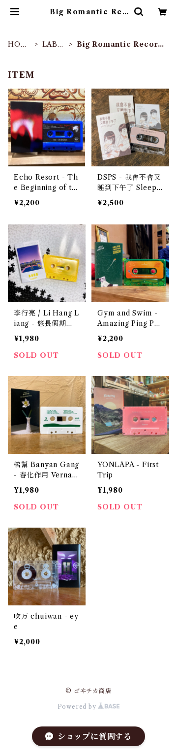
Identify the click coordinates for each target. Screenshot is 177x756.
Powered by (78, 706)
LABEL (52, 44)
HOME (18, 44)
